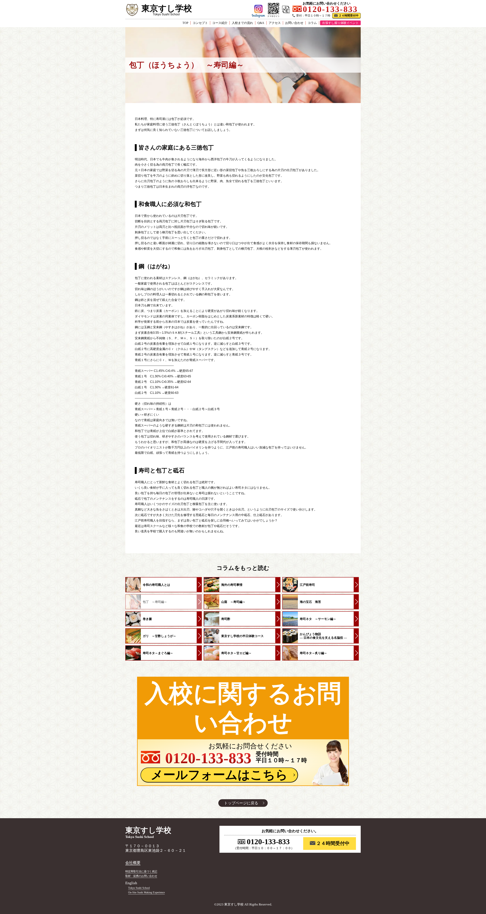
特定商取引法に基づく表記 (141, 871)
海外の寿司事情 (231, 584)
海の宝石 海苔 (310, 601)
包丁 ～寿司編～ (155, 601)
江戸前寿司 (307, 584)
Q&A (260, 22)
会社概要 (132, 863)
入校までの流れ (242, 22)
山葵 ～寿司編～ (233, 601)
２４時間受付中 (349, 15)
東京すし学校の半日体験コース (242, 636)
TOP (185, 22)
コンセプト (200, 22)
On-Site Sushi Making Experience (146, 892)
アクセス (275, 22)
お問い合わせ (294, 22)
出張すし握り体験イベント (340, 22)
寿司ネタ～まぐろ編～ (158, 653)
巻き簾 (147, 619)
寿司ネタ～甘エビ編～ (236, 653)
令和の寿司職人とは (156, 584)
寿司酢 (225, 619)
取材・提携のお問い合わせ (141, 876)
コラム (312, 22)
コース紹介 (219, 22)
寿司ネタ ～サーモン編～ (318, 619)
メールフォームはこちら (219, 775)
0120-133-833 (268, 841)
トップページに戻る (241, 803)
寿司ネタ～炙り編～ (313, 653)
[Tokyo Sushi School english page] (286, 9)
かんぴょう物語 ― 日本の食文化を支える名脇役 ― (323, 635)
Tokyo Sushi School (139, 887)
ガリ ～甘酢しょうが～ (159, 636)
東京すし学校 (166, 8)
